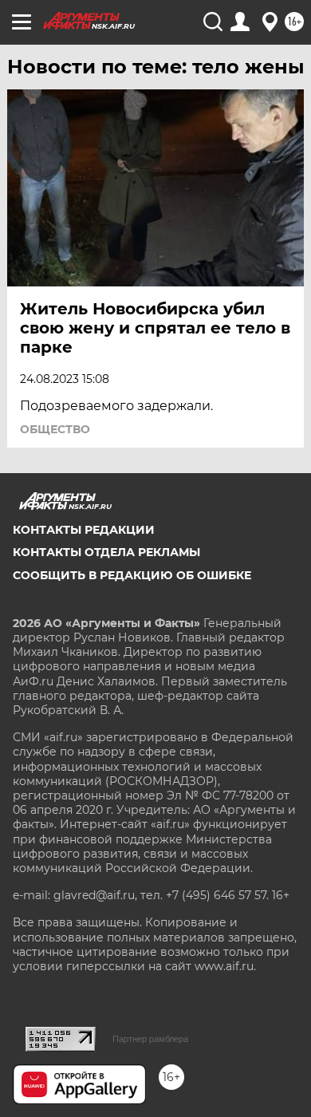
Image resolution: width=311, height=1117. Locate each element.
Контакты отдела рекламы (106, 552)
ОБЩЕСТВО (55, 429)
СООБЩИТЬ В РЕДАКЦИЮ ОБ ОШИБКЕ (132, 575)
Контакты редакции (84, 530)
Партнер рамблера (150, 1039)
